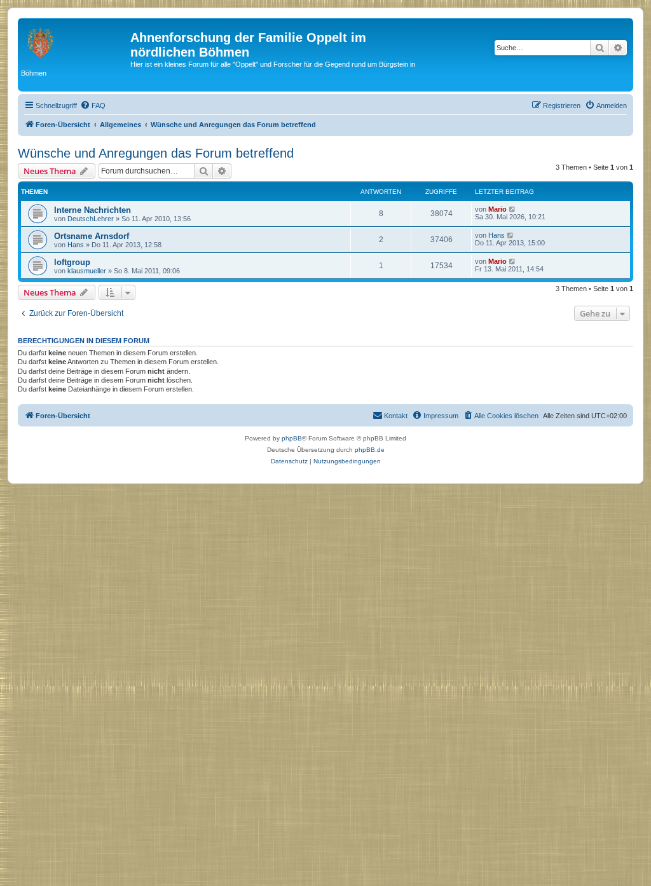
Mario (497, 209)
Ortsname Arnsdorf (91, 236)
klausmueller (86, 271)
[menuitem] (93, 105)
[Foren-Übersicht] (75, 41)
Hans (75, 245)
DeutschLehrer (90, 218)
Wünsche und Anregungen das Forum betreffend (156, 153)
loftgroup (72, 262)
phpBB (292, 438)
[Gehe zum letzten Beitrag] (513, 209)
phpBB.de (370, 449)
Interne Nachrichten (92, 210)
